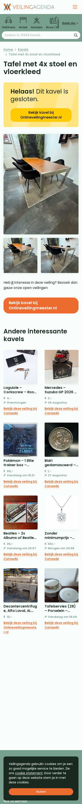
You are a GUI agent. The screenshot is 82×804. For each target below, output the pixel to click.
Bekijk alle (69, 23)
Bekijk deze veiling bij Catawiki (20, 410)
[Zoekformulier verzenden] (76, 35)
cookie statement (29, 773)
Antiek (23, 27)
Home (8, 49)
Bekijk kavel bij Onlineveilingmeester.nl (41, 115)
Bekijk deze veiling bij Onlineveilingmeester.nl (20, 627)
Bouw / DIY (53, 27)
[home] (28, 7)
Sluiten (41, 792)
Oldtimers (8, 27)
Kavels (23, 49)
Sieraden (37, 27)
